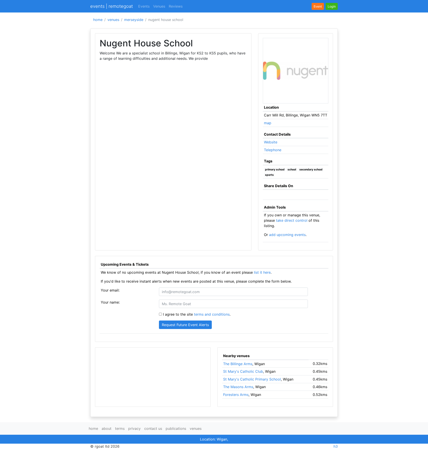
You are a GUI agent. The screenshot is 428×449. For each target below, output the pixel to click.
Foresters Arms (236, 394)
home (98, 19)
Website (270, 142)
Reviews (176, 6)
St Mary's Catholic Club (243, 371)
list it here (262, 272)
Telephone (272, 150)
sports (269, 174)
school (292, 169)
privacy (134, 428)
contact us (153, 428)
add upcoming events (287, 234)
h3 (335, 446)
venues (113, 19)
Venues (159, 6)
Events (144, 6)
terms (120, 428)
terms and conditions (212, 314)
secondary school (310, 169)
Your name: (110, 302)
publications (176, 428)
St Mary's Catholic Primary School (252, 379)
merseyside (133, 19)
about (106, 428)
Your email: (110, 290)
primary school (274, 169)
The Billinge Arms (237, 364)
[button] (332, 6)
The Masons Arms (238, 387)
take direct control (291, 220)
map (267, 123)
